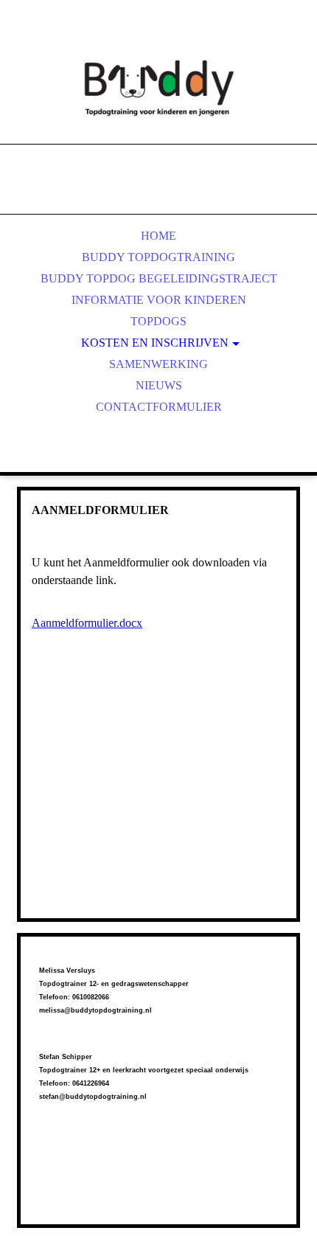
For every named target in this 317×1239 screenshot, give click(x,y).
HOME (158, 235)
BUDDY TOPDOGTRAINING (158, 257)
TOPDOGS (158, 321)
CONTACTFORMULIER (159, 406)
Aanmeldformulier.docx (87, 623)
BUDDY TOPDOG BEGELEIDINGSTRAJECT (159, 278)
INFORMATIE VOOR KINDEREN (159, 300)
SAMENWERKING (158, 364)
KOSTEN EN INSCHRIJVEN (155, 342)
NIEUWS (159, 385)
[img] (158, 88)
